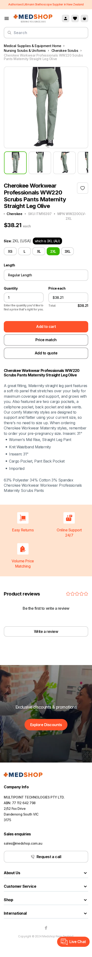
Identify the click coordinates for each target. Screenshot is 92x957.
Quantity (10, 288)
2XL (53, 251)
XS (10, 251)
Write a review (46, 631)
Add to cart (46, 326)
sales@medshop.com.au (23, 843)
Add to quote (46, 353)
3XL (68, 251)
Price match (46, 339)
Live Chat (77, 941)
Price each (56, 288)
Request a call (49, 856)
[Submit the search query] (9, 34)
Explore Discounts (46, 724)
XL (39, 251)
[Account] (65, 18)
